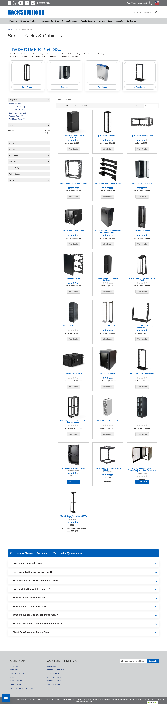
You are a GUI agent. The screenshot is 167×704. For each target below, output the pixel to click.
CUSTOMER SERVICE (17, 674)
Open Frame (27, 87)
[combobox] (145, 12)
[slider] (11, 133)
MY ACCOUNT (52, 666)
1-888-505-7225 (43, 3)
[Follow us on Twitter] (15, 3)
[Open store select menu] (157, 4)
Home (10, 29)
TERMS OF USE (15, 684)
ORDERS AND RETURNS (55, 670)
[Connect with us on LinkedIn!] (27, 3)
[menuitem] (50, 21)
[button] (29, 100)
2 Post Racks (139, 87)
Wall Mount (102, 87)
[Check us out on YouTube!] (20, 3)
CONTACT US (15, 670)
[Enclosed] (64, 72)
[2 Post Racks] (140, 72)
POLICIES (13, 677)
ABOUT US (14, 666)
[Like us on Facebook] (9, 3)
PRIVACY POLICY (16, 681)
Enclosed (65, 87)
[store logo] (26, 14)
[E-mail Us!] (33, 3)
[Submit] (156, 12)
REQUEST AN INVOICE (55, 677)
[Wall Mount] (102, 72)
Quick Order (131, 3)
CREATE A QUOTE (53, 674)
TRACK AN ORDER (53, 684)
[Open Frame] (27, 72)
